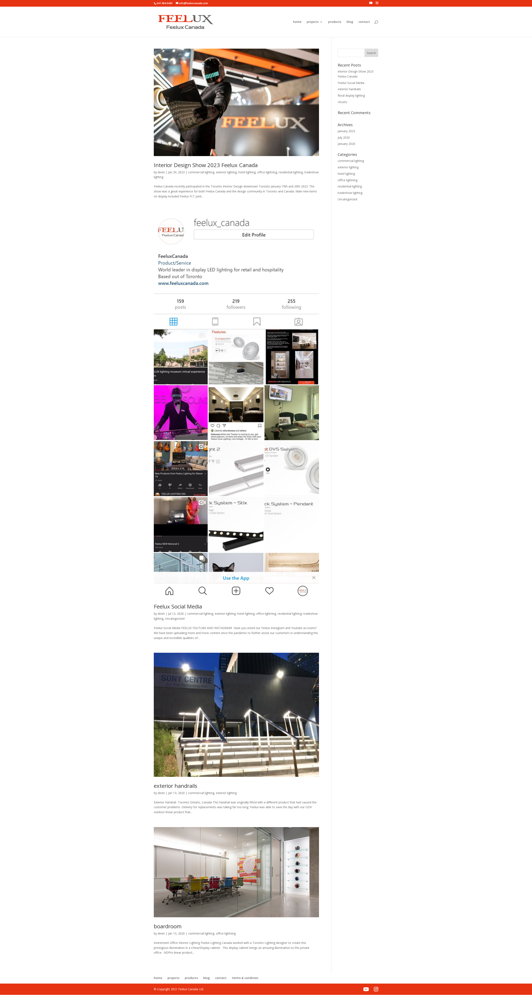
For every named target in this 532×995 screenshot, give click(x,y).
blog (350, 22)
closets (342, 102)
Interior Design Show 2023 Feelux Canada (206, 165)
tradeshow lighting (350, 193)
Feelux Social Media (178, 606)
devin (161, 172)
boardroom (168, 926)
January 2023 (346, 131)
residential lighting (291, 172)
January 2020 (346, 144)
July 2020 (344, 137)
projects (313, 22)
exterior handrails (175, 785)
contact (364, 22)
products (334, 22)
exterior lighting (226, 172)
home (297, 22)
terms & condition (245, 978)
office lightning (267, 172)
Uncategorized (175, 619)
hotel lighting (247, 172)
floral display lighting (351, 95)
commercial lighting (201, 172)
